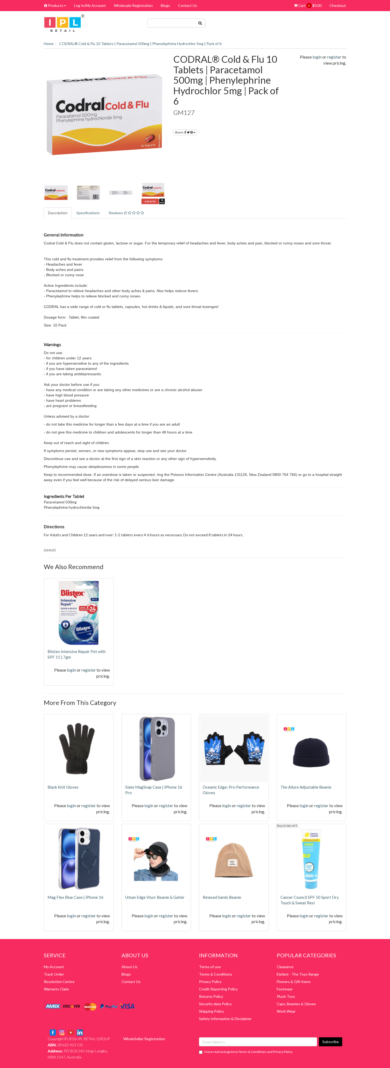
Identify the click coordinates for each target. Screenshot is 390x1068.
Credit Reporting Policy (218, 989)
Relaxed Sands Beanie (222, 897)
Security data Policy (215, 1004)
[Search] (200, 23)
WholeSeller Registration (144, 1038)
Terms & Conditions (215, 974)
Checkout (338, 5)
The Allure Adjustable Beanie (305, 787)
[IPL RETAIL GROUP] (64, 22)
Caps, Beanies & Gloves (296, 1004)
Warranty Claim (56, 989)
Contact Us (187, 5)
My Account (54, 966)
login (317, 56)
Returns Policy (211, 996)
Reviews (116, 213)
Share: (179, 132)
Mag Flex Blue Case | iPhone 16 (75, 897)
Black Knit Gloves (63, 787)
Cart (309, 5)
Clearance (285, 966)
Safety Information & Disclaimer (225, 1018)
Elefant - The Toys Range (298, 974)
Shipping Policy (211, 1011)
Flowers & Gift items (294, 981)
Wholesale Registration (133, 5)
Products (55, 5)
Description (57, 213)
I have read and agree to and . (248, 1052)
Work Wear (286, 1011)
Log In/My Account (90, 5)
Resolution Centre (59, 981)
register (334, 56)
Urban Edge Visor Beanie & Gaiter (155, 897)
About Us (129, 966)
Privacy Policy (210, 981)
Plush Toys (286, 996)
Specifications (88, 213)
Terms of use (210, 966)
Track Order (54, 974)
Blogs (165, 5)
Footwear (285, 989)
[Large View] (56, 193)
